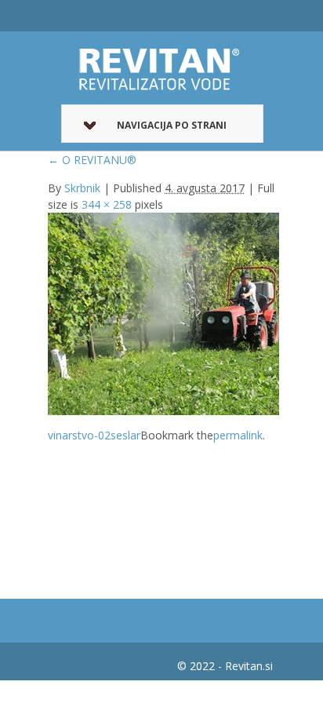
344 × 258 (107, 204)
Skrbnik (82, 187)
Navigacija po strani (172, 125)
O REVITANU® (92, 159)
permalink (238, 435)
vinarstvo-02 (79, 435)
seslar (125, 435)
